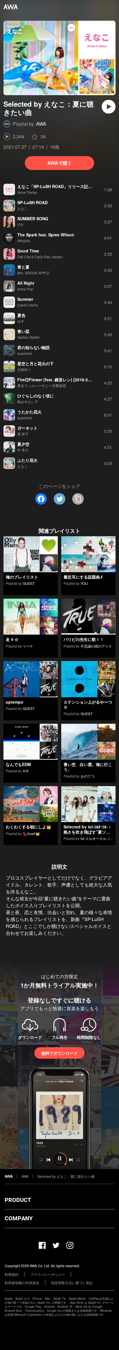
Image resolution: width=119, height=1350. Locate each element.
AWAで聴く (59, 163)
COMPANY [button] (19, 1218)
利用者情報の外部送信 (22, 1282)
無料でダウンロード (59, 1053)
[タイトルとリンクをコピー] (78, 499)
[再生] (109, 107)
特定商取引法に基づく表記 (72, 1282)
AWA (41, 123)
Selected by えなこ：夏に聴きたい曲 (66, 1176)
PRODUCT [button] (18, 1199)
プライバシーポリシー (47, 1274)
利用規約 (11, 1274)
